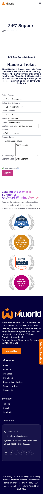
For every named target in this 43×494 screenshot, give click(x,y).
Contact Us (8, 390)
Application (8, 412)
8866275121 (13, 431)
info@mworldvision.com (18, 436)
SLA (36, 483)
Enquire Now (11, 351)
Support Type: (8, 137)
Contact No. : (7, 126)
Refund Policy (28, 486)
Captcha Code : (8, 159)
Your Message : (8, 155)
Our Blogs (7, 374)
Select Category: (9, 95)
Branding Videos (10, 386)
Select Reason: (8, 111)
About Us (7, 370)
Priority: (5, 129)
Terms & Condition (12, 483)
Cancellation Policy (12, 486)
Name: (4, 119)
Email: (4, 122)
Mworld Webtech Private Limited (26, 480)
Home (6, 31)
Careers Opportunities (13, 382)
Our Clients (8, 378)
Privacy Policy (27, 483)
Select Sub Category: (11, 103)
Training (6, 404)
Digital (6, 408)
